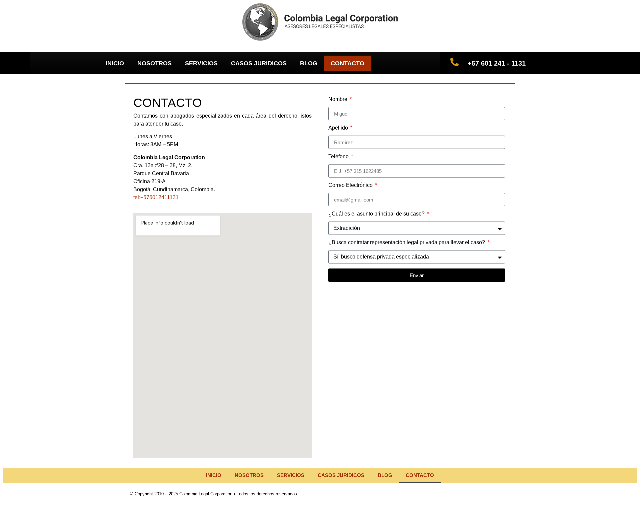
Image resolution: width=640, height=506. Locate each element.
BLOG (308, 63)
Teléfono (339, 156)
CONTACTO (347, 63)
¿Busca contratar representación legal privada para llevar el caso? (407, 242)
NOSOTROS (154, 63)
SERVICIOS (201, 63)
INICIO (115, 63)
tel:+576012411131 (156, 197)
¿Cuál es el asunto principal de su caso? (377, 214)
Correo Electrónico (351, 185)
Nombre (338, 99)
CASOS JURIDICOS (259, 63)
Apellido (338, 128)
